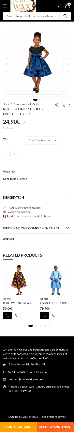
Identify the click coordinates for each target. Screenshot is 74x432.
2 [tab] (40, 100)
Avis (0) (8, 239)
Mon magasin (20, 104)
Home (6, 104)
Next (67, 64)
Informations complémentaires (31, 228)
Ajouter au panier (18, 426)
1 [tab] (35, 100)
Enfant (33, 104)
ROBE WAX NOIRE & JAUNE (20, 303)
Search (65, 16)
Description (13, 197)
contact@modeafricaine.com (26, 379)
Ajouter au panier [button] (7, 315)
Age (5, 138)
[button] (64, 90)
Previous (6, 64)
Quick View (17, 315)
